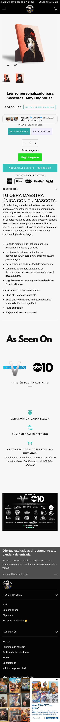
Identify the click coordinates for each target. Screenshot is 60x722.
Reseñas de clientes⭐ (15, 620)
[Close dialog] (57, 679)
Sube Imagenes (30, 150)
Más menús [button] (9, 632)
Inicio (5, 604)
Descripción (10, 189)
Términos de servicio (13, 647)
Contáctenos (30, 461)
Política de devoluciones (15, 652)
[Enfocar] (8, 65)
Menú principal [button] (12, 595)
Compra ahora (10, 610)
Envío (5, 657)
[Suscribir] (53, 574)
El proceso (8, 615)
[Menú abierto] (7, 9)
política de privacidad (14, 668)
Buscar (6, 641)
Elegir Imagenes (30, 157)
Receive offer (52, 718)
